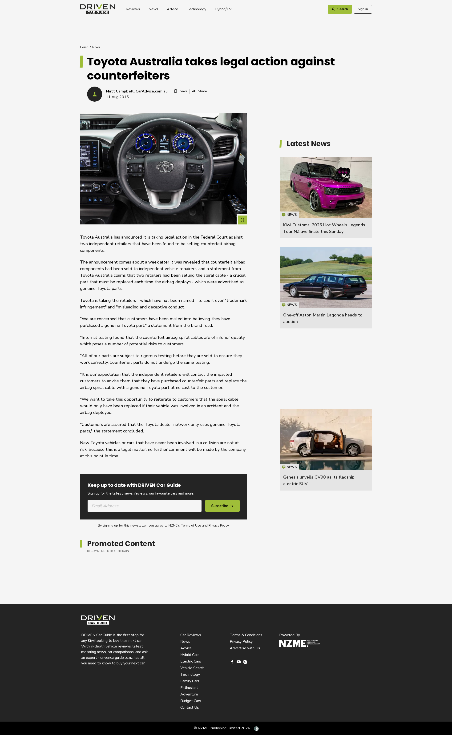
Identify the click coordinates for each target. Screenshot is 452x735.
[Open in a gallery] (242, 220)
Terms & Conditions (246, 635)
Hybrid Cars (189, 654)
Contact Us (189, 707)
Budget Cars (190, 700)
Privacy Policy (219, 525)
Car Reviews (190, 635)
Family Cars (189, 681)
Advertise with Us (245, 648)
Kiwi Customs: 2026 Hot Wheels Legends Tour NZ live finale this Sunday (326, 197)
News (153, 9)
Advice (172, 9)
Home (84, 47)
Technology (196, 9)
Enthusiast (189, 687)
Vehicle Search (192, 668)
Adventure (189, 694)
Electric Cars (190, 661)
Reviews (133, 9)
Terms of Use (191, 525)
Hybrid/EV (223, 9)
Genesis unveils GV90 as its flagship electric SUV (326, 450)
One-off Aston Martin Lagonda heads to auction (326, 287)
